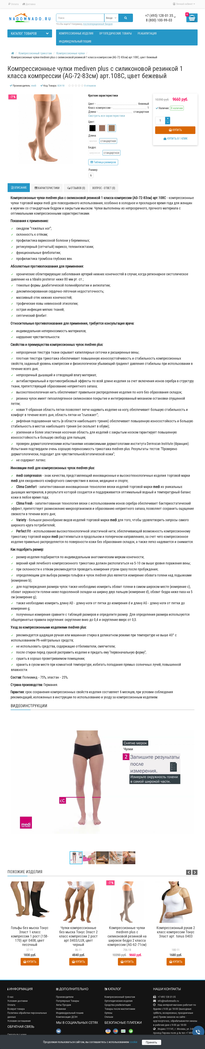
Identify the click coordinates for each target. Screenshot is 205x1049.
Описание (20, 187)
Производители (64, 997)
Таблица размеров (104, 162)
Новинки (61, 1009)
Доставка (30, 4)
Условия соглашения (19, 1021)
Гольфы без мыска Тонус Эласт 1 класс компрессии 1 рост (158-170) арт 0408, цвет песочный (29, 936)
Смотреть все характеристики (106, 116)
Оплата (14, 4)
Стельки (109, 1017)
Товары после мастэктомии (120, 1009)
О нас (10, 997)
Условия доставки (17, 1001)
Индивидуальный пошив (69, 1013)
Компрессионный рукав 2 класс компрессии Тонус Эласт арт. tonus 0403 (176, 931)
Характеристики (48, 188)
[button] (191, 716)
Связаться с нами (16, 1034)
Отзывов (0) (77, 188)
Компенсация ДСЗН (66, 1017)
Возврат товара (16, 1009)
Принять (151, 1042)
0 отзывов (90, 85)
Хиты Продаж (63, 1005)
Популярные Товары (67, 1001)
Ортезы (108, 1013)
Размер (93, 170)
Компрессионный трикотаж (120, 997)
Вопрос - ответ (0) (103, 188)
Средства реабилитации (118, 1005)
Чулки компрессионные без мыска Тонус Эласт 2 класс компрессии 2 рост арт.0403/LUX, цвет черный (78, 936)
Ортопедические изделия (119, 1001)
